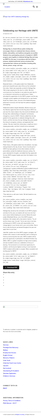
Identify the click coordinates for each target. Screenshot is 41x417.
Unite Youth (6, 360)
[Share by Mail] (5, 285)
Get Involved (7, 368)
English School (7, 355)
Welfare (5, 350)
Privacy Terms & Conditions (11, 400)
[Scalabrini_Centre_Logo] (17, 7)
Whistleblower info (28, 1)
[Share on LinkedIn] (5, 283)
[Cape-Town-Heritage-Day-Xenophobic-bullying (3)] (18, 22)
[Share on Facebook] (5, 274)
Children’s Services (9, 376)
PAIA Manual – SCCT (10, 403)
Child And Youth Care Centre (12, 363)
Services (6, 345)
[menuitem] (33, 7)
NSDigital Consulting (19, 414)
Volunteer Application (9, 373)
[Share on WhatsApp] (5, 280)
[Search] (33, 7)
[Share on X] (5, 277)
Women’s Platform (9, 358)
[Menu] (37, 7)
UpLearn (5, 366)
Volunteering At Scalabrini (11, 371)
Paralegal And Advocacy (10, 347)
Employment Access (9, 353)
